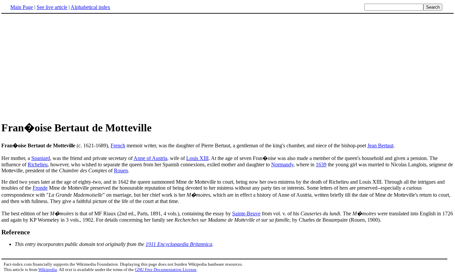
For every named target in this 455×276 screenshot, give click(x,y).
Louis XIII (197, 158)
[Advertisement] (57, 66)
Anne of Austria (150, 158)
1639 (321, 164)
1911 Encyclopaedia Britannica (179, 244)
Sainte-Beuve (246, 213)
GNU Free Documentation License (166, 269)
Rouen (121, 170)
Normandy (282, 164)
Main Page (21, 7)
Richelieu (38, 164)
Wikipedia (47, 269)
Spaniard (40, 158)
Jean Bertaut (380, 145)
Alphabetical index (90, 7)
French (118, 145)
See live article (52, 7)
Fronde (40, 188)
